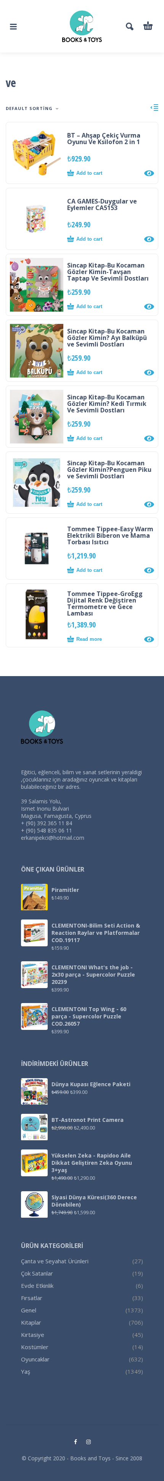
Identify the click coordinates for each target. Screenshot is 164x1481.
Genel (28, 1310)
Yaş (25, 1371)
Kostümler (34, 1346)
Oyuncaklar (35, 1359)
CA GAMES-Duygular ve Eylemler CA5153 (102, 204)
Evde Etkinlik (37, 1285)
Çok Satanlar (37, 1273)
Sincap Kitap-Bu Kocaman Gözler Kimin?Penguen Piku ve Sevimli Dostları (109, 469)
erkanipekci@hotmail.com (52, 837)
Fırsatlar (31, 1297)
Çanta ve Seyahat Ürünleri (54, 1261)
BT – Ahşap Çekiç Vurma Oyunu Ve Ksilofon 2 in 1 (103, 138)
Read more (89, 639)
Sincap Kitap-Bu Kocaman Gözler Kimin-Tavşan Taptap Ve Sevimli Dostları (108, 271)
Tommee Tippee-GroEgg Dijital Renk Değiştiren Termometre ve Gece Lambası (105, 603)
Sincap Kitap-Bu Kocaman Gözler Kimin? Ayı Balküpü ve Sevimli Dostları (107, 337)
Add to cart (89, 173)
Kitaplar (31, 1322)
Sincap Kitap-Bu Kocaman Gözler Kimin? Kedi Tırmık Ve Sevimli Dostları (106, 403)
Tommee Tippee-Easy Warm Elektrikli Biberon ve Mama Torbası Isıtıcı (110, 535)
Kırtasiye (32, 1334)
